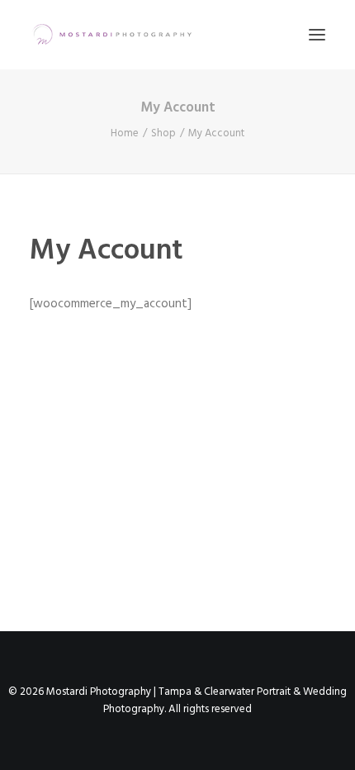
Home (125, 133)
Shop (163, 133)
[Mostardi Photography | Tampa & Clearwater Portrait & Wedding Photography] (112, 34)
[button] (317, 34)
